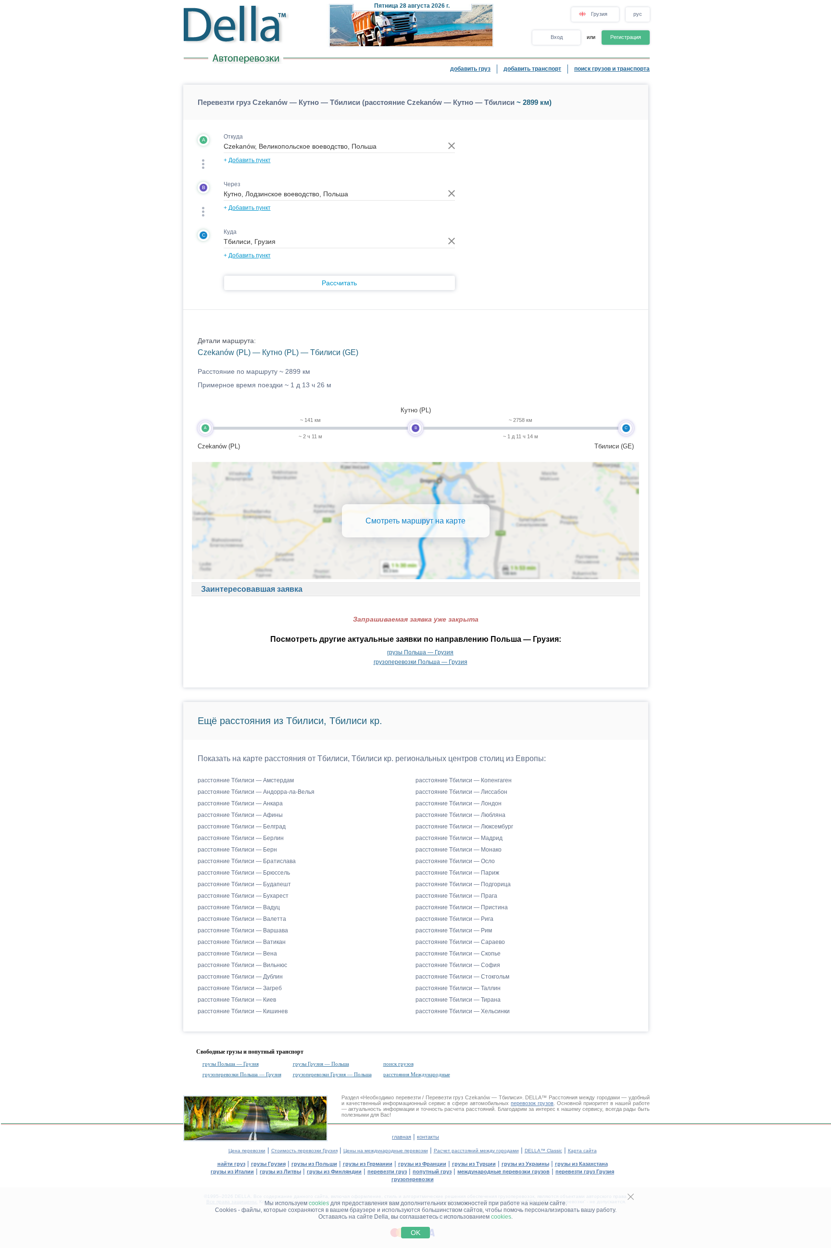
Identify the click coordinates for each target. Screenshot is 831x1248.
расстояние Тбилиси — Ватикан (242, 942)
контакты (428, 1137)
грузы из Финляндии (334, 1171)
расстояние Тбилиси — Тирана (458, 999)
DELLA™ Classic (543, 1150)
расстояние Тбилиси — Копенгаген (464, 780)
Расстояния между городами (584, 1097)
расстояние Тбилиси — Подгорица (463, 884)
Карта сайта (582, 1150)
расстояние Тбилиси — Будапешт (244, 884)
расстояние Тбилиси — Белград (242, 826)
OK (415, 1232)
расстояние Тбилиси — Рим (454, 930)
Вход (557, 37)
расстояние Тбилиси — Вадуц (239, 907)
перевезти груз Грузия (584, 1171)
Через (232, 184)
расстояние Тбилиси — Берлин (241, 838)
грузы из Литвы (280, 1171)
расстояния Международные (416, 1074)
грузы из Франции (422, 1164)
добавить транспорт (532, 68)
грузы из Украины (525, 1164)
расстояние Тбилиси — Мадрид (459, 838)
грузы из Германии (367, 1164)
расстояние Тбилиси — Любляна (460, 815)
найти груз (231, 1164)
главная (401, 1137)
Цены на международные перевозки (385, 1150)
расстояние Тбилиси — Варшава (243, 930)
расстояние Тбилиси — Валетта (242, 919)
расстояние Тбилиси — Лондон (459, 803)
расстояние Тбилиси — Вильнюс (242, 965)
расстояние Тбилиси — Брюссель (244, 872)
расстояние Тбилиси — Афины (240, 815)
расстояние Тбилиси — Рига (454, 919)
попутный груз (432, 1171)
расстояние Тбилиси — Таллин (458, 988)
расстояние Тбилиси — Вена (237, 953)
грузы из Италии (232, 1171)
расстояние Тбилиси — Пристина (462, 907)
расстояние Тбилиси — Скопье (458, 953)
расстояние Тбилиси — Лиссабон (461, 792)
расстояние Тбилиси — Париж (457, 872)
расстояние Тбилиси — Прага (456, 895)
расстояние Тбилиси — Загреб (240, 988)
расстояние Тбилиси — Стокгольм (462, 976)
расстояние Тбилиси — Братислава (247, 861)
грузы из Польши (314, 1164)
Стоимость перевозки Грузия (304, 1150)
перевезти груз (387, 1171)
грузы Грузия (268, 1164)
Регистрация (625, 37)
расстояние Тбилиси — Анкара (240, 803)
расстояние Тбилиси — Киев (237, 999)
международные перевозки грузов (503, 1171)
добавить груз (470, 68)
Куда (230, 232)
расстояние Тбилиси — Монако (459, 849)
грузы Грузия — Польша (321, 1064)
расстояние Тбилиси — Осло (455, 861)
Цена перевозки (246, 1150)
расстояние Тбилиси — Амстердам (246, 780)
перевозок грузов (532, 1103)
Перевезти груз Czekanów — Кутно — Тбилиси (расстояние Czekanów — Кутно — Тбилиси (356, 102)
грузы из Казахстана (581, 1164)
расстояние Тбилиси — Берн (237, 849)
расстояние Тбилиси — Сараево (460, 942)
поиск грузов (398, 1064)
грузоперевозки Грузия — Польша (332, 1074)
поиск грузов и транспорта (612, 68)
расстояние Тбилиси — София (458, 965)
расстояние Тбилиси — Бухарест (243, 895)
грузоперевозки (412, 1179)
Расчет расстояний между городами (476, 1150)
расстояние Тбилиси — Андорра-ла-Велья (256, 792)
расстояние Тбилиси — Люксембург (464, 826)
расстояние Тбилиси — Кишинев (243, 1011)
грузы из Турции (474, 1164)
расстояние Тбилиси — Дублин (240, 976)
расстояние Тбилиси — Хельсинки (463, 1011)
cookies (319, 1203)
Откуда (233, 136)
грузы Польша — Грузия (420, 652)
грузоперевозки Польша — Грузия (420, 662)
